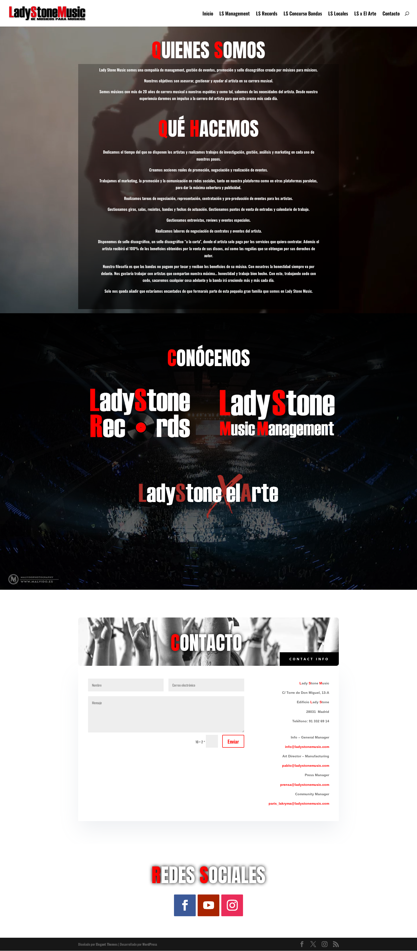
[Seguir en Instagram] (232, 905)
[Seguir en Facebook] (185, 905)
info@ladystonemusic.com (307, 747)
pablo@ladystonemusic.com (305, 765)
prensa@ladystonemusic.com (304, 785)
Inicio (207, 14)
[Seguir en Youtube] (208, 905)
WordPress (149, 944)
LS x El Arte (365, 14)
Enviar (233, 741)
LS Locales (338, 14)
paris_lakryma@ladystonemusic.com (299, 803)
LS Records (266, 14)
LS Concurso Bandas (303, 14)
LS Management (234, 14)
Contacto (391, 14)
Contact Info (309, 659)
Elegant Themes (107, 944)
